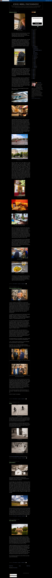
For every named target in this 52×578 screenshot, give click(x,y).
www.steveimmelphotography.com (15, 456)
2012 (33, 70)
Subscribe (37, 23)
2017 (33, 41)
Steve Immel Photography (26, 4)
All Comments (13, 576)
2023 (33, 33)
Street (10, 403)
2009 (33, 74)
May (34, 62)
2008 (33, 75)
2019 (33, 38)
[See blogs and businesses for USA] (34, 12)
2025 (33, 30)
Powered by (35, 26)
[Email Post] (26, 283)
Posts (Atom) (15, 567)
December (35, 46)
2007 (33, 77)
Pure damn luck (12, 520)
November (35, 47)
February (34, 66)
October (34, 55)
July (34, 59)
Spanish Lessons (13, 12)
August (34, 58)
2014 (33, 45)
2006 (33, 78)
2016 (33, 42)
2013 (33, 69)
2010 (33, 73)
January (34, 67)
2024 (33, 32)
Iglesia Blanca (12, 462)
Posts (11, 574)
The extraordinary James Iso (15, 288)
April (34, 63)
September (35, 57)
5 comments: (23, 283)
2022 (33, 34)
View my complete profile (36, 98)
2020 (33, 37)
